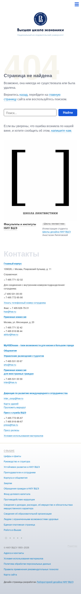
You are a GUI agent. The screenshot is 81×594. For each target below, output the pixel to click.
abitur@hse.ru (11, 334)
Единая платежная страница (19, 524)
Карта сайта (10, 574)
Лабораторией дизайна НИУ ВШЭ (55, 581)
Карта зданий (11, 403)
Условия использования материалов (23, 435)
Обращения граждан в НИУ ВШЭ (21, 488)
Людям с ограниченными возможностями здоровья (31, 519)
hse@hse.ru (10, 311)
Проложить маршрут (15, 407)
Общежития (10, 350)
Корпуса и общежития (16, 477)
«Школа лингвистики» (54, 223)
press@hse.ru (11, 424)
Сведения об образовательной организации (28, 513)
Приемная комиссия (15, 317)
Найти (68, 112)
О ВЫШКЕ (9, 450)
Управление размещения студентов (24, 356)
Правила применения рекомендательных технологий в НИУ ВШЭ (39, 569)
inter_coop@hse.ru (13, 398)
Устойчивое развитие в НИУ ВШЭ (22, 466)
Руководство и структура (17, 461)
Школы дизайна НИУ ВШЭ (56, 231)
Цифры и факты (12, 456)
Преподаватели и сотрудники (20, 472)
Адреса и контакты (14, 552)
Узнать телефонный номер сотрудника (25, 302)
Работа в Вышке (12, 529)
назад (23, 94)
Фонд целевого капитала (17, 493)
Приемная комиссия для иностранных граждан (19, 371)
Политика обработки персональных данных (27, 563)
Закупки (8, 483)
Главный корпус (13, 263)
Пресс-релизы (11, 430)
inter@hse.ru (10, 382)
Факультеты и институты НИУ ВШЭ (20, 226)
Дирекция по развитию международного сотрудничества (36, 393)
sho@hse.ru (10, 364)
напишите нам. (61, 130)
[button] (6, 537)
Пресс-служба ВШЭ (15, 412)
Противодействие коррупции (19, 499)
